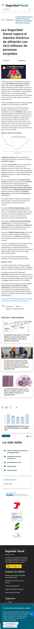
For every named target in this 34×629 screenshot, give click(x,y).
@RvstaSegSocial (11, 479)
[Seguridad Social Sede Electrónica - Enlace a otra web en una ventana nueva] (17, 494)
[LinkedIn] (6, 407)
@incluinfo (9, 484)
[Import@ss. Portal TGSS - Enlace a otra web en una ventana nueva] (17, 505)
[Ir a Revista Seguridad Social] (20, 5)
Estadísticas (9, 20)
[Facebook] (2, 407)
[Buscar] (30, 9)
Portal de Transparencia (12, 586)
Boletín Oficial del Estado (12, 592)
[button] (15, 407)
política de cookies (22, 620)
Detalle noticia (11, 466)
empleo (18, 306)
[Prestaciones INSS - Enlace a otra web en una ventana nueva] (17, 526)
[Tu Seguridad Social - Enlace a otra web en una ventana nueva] (17, 534)
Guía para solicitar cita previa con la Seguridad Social (17, 451)
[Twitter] (10, 407)
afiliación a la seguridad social (15, 309)
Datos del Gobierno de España (14, 589)
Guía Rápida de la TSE (14, 462)
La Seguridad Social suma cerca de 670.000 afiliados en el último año (17, 428)
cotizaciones (9, 306)
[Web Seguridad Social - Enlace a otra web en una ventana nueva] (17, 516)
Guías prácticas (12, 470)
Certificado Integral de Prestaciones (14, 457)
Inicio (2, 20)
